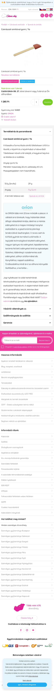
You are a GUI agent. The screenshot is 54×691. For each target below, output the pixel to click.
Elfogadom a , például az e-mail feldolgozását (27, 347)
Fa (29, 189)
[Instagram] (27, 630)
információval (33, 676)
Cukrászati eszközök (17, 25)
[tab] (27, 131)
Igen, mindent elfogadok (27, 685)
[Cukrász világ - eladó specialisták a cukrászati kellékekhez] (9, 15)
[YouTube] (33, 630)
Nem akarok (27, 680)
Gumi (33, 189)
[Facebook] (21, 630)
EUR (14, 9)
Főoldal (4, 25)
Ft (17, 9)
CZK (9, 9)
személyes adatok (20, 347)
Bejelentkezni (44, 340)
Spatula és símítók (34, 25)
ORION (10, 113)
